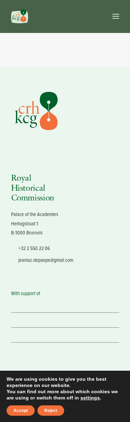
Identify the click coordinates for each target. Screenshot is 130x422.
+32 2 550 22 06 (34, 248)
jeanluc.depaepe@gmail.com (45, 260)
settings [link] (90, 398)
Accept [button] (21, 410)
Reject (50, 410)
